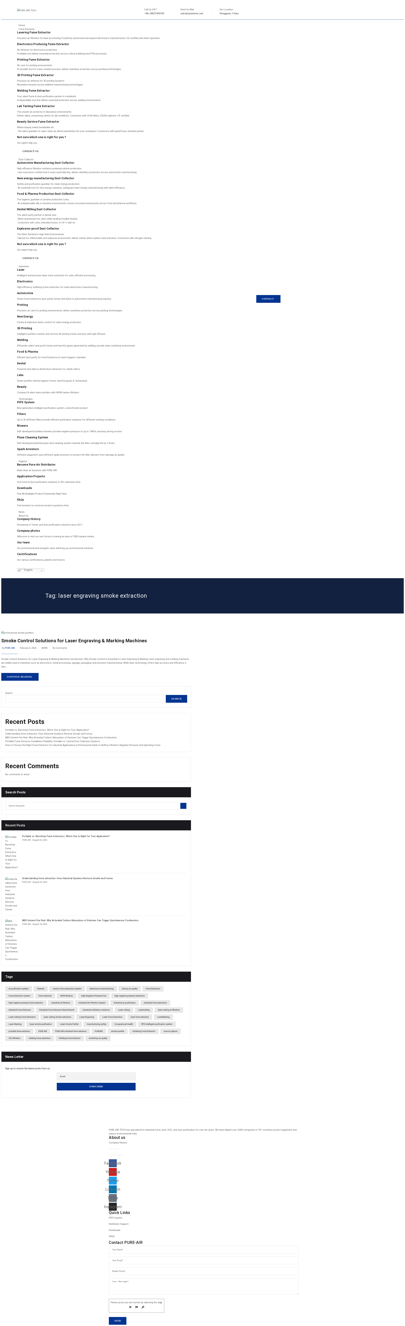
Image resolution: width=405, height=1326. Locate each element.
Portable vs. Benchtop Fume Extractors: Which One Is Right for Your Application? (47, 729)
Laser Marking (15, 1024)
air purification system (19, 988)
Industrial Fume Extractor (20, 1010)
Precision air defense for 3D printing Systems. (41, 80)
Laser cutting (124, 1010)
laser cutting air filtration (169, 1010)
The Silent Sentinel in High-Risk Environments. (40, 234)
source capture (170, 1031)
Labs (20, 375)
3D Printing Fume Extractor (35, 75)
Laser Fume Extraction (112, 1017)
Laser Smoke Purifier (69, 1024)
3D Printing (24, 328)
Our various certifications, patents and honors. (41, 559)
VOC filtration (14, 1038)
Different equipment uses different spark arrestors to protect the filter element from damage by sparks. (71, 454)
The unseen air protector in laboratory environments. (44, 111)
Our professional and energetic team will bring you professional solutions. (55, 548)
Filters (21, 414)
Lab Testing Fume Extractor (36, 106)
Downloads (24, 488)
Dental (21, 363)
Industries (24, 266)
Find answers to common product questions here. (43, 505)
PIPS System (25, 402)
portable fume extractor (19, 1031)
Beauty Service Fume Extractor (38, 121)
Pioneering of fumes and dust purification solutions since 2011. (50, 524)
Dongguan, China (229, 13)
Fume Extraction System (19, 996)
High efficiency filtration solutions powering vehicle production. (49, 168)
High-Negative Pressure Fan (93, 996)
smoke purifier (117, 1031)
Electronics (25, 281)
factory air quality (129, 988)
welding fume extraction (40, 1038)
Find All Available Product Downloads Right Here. (42, 493)
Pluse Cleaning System (32, 437)
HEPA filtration (66, 996)
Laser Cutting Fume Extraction (22, 1017)
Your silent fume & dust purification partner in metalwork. (46, 96)
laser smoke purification (41, 1024)
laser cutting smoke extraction (57, 1017)
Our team (23, 542)
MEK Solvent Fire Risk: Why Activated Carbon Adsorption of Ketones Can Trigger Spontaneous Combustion (61, 737)
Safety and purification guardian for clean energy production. (48, 184)
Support (23, 461)
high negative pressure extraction (130, 996)
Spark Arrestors (28, 449)
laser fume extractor (140, 1017)
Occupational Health (124, 1024)
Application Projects (31, 476)
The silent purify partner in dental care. (37, 215)
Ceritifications (27, 554)
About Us (23, 515)
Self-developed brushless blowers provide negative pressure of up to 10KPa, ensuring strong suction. (69, 431)
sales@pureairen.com (192, 13)
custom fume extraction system (67, 988)
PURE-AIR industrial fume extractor (71, 1031)
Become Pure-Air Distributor (36, 464)
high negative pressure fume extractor (26, 1003)
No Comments (60, 648)
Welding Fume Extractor (33, 90)
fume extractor (45, 996)
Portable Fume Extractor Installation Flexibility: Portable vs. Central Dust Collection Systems (52, 741)
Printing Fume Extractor (33, 59)
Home (22, 25)
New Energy (25, 316)
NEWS (45, 648)
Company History (28, 519)
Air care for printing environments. (35, 65)
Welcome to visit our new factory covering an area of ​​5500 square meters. (56, 536)
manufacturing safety (96, 1024)
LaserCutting (144, 1010)
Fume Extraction (153, 988)
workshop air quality (98, 1038)
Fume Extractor (27, 29)
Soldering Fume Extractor (143, 1031)
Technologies (26, 399)
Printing (22, 304)
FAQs (20, 499)
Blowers (22, 425)
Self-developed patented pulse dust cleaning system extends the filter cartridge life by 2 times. (66, 443)
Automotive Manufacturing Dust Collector (45, 162)
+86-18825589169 (154, 13)
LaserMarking (163, 1017)
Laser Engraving (87, 1017)
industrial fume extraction (155, 1003)
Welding (22, 340)
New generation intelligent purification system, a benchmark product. (52, 408)
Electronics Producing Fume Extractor (43, 44)
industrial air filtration (60, 1003)
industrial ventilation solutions (96, 1010)
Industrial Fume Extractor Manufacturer (56, 1010)
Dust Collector (26, 159)
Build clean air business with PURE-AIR (37, 470)
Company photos (28, 530)
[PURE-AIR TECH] (26, 10)
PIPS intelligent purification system (156, 1024)
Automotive (25, 293)
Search (8, 693)
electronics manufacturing (102, 988)
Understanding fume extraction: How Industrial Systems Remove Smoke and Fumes (48, 733)
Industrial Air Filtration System (92, 1003)
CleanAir (40, 988)
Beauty (21, 386)
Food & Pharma (27, 351)
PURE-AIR (10, 648)
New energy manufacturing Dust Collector (45, 178)
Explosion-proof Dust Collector (38, 228)
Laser (21, 269)
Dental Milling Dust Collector (36, 209)
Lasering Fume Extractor (34, 32)
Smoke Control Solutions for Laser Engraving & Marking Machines (74, 640)
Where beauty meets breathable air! (35, 127)
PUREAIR (99, 1031)
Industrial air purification (125, 1003)
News (22, 511)
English (28, 570)
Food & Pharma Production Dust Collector (45, 193)
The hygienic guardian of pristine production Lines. (43, 199)
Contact (268, 299)
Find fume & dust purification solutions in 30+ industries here (48, 482)
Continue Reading (19, 677)
